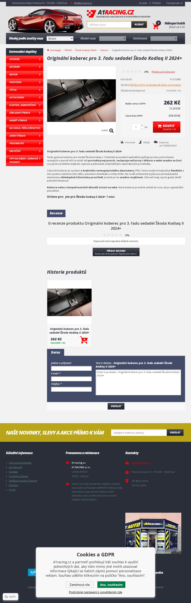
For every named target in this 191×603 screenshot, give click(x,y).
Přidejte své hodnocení (163, 71)
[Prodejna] (154, 533)
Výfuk (13, 89)
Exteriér (14, 66)
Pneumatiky (16, 143)
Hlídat (146, 142)
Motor (13, 74)
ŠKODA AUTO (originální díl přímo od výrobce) (155, 85)
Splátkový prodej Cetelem (23, 480)
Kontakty (13, 471)
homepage (55, 50)
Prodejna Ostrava (18, 476)
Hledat (139, 24)
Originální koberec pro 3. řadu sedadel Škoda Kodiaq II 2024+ (69, 330)
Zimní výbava (17, 135)
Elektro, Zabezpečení (22, 105)
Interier (104, 50)
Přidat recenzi (116, 252)
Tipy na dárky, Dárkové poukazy (23, 160)
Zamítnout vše (80, 585)
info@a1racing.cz (83, 3)
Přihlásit (156, 3)
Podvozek (15, 82)
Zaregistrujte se (174, 3)
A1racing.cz (119, 14)
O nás (12, 489)
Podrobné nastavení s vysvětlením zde (95, 592)
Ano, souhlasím (111, 585)
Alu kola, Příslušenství (24, 128)
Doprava (13, 485)
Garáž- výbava (18, 120)
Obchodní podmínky (20, 462)
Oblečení (15, 151)
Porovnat (130, 142)
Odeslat (175, 432)
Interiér (14, 59)
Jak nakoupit (15, 467)
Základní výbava (19, 112)
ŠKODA (68, 50)
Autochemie (16, 97)
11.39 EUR (174, 108)
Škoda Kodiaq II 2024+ (86, 50)
